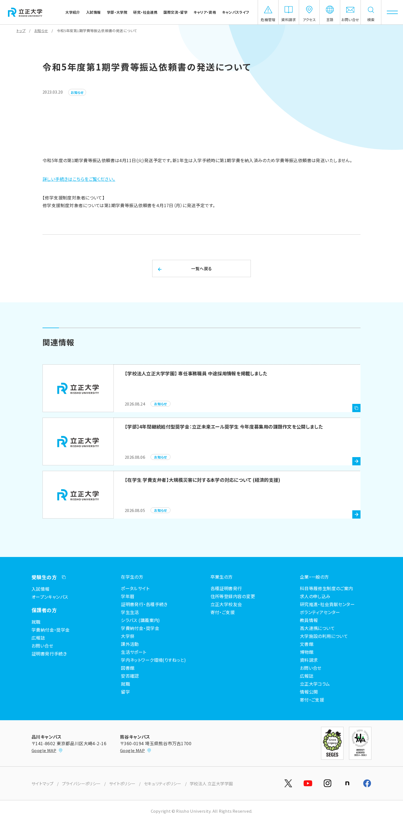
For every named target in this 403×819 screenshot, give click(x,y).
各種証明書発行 (226, 588)
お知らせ (41, 30)
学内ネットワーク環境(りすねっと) (153, 660)
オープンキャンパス (50, 596)
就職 (36, 621)
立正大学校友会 (226, 604)
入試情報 (41, 589)
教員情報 (309, 620)
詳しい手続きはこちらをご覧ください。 (78, 179)
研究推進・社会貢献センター (327, 604)
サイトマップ (43, 783)
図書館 (127, 668)
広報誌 (38, 637)
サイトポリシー (122, 783)
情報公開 (309, 691)
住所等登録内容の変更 (233, 596)
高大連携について (317, 628)
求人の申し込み (315, 596)
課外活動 (130, 644)
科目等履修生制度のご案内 (326, 588)
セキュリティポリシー (162, 783)
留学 (125, 691)
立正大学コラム (315, 683)
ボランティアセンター (320, 612)
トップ (20, 30)
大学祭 (127, 636)
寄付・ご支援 (223, 612)
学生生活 (130, 612)
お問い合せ (42, 645)
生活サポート (133, 652)
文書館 (306, 644)
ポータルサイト (135, 588)
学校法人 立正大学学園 (211, 783)
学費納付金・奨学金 (51, 629)
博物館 (306, 652)
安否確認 (130, 675)
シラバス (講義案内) (140, 620)
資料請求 (309, 660)
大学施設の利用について (324, 636)
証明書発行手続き (49, 653)
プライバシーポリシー (81, 783)
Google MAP (44, 750)
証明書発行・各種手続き (144, 604)
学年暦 (127, 596)
